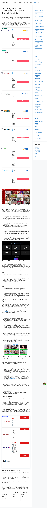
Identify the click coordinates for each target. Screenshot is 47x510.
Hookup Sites (20, 2)
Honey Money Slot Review (39, 29)
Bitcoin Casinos (37, 65)
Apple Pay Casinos (38, 61)
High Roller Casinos (38, 90)
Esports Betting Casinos (39, 81)
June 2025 (37, 154)
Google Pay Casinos (38, 89)
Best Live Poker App (38, 39)
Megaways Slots (38, 104)
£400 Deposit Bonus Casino (40, 32)
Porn (38, 2)
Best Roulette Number (39, 38)
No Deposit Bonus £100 (39, 10)
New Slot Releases (38, 109)
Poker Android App (38, 36)
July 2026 (36, 147)
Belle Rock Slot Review (39, 16)
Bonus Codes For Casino (39, 24)
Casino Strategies (38, 73)
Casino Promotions (38, 70)
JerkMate (14, 442)
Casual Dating (37, 75)
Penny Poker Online (38, 48)
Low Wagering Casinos (39, 101)
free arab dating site (12, 378)
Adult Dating (26, 2)
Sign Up (24, 417)
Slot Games (37, 129)
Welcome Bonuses (38, 138)
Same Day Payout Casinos (39, 121)
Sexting (31, 2)
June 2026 (37, 148)
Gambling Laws (37, 84)
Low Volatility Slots (38, 99)
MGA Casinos (37, 106)
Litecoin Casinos (38, 96)
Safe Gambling (37, 120)
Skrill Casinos (37, 127)
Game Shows (37, 87)
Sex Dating (37, 124)
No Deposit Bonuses (38, 110)
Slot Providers (37, 130)
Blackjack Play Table (38, 14)
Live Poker (37, 98)
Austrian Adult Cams (7, 268)
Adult (36, 56)
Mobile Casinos (37, 107)
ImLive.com (14, 455)
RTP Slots (36, 118)
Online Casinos (37, 113)
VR (41, 2)
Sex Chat (36, 123)
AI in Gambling (37, 59)
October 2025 (37, 151)
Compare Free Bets (38, 23)
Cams (35, 2)
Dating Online (37, 78)
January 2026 (37, 150)
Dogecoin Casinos (38, 79)
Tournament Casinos (38, 132)
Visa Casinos (37, 135)
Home (15, 2)
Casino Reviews (38, 72)
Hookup (36, 92)
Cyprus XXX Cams (5, 311)
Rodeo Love (5, 2)
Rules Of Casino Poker (39, 41)
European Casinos (38, 82)
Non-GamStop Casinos (39, 112)
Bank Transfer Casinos (39, 62)
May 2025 (36, 156)
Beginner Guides (38, 64)
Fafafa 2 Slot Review (38, 30)
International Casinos (38, 95)
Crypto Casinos (37, 76)
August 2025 (37, 153)
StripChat (14, 428)
